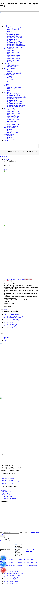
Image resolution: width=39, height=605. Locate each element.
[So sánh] (6, 169)
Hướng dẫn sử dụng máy (14, 73)
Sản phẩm (6, 33)
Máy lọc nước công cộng (14, 36)
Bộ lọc (7, 159)
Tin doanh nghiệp (9, 74)
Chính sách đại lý (12, 50)
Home (2, 151)
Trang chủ (6, 25)
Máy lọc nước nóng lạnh (14, 41)
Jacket (37, 532)
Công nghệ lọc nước (13, 65)
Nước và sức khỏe (12, 66)
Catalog (9, 71)
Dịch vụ (9, 31)
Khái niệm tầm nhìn (13, 29)
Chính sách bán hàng (13, 52)
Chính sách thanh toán (13, 53)
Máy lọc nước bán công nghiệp (16, 45)
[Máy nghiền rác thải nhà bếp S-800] (21, 224)
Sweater (32, 532)
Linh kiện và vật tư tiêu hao (15, 47)
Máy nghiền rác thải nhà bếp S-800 (14, 279)
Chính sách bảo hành (13, 57)
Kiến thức (6, 63)
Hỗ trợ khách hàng (9, 49)
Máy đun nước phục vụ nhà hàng (16, 37)
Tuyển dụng (10, 79)
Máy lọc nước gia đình (13, 39)
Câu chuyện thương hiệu (14, 28)
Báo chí (9, 78)
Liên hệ (6, 81)
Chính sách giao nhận (13, 55)
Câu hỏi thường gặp (13, 60)
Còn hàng (6, 340)
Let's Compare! (30, 550)
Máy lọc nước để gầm (13, 34)
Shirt (1, 534)
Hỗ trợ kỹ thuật (11, 62)
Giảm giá (6, 337)
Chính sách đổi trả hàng (14, 58)
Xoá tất (28, 549)
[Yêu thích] (4, 167)
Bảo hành (10, 70)
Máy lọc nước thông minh (14, 42)
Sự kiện (9, 76)
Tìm (1, 532)
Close (1, 541)
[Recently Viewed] (5, 531)
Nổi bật (6, 339)
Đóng (5, 309)
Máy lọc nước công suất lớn (15, 44)
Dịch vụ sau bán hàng (10, 68)
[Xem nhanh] (4, 169)
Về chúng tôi (7, 26)
